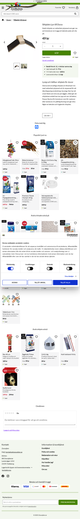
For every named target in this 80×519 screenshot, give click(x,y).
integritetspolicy (32, 506)
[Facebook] (2, 476)
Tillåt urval (40, 282)
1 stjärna (6, 413)
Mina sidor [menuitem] (45, 466)
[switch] (30, 268)
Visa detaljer (69, 276)
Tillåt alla (65, 282)
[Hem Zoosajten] (27, 7)
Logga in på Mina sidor (12, 430)
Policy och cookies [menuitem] (48, 452)
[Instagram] (7, 476)
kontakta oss (6, 470)
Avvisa (15, 282)
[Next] (36, 42)
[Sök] (75, 14)
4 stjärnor (11, 413)
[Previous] (5, 42)
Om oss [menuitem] (44, 469)
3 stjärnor (9, 413)
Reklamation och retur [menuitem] (50, 455)
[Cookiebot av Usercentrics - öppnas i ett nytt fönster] (68, 235)
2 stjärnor (7, 413)
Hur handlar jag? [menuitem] (47, 462)
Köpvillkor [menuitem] (45, 459)
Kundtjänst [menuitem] (46, 448)
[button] (3, 7)
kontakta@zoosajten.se (14, 452)
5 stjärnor (13, 413)
